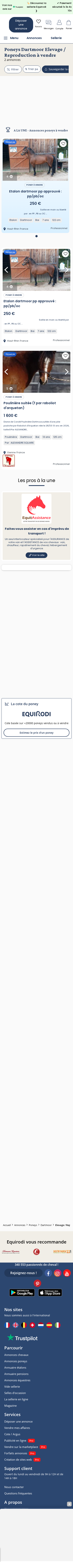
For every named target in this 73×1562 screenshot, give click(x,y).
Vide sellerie (12, 1386)
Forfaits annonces (15, 1453)
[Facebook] (48, 1273)
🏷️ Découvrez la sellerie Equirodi (36, 7)
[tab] (36, 236)
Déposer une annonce (21, 24)
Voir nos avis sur (7, 7)
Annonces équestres (17, 1380)
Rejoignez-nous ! (23, 1273)
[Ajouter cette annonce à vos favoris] (63, 143)
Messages (49, 28)
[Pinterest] (37, 1284)
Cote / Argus (12, 1434)
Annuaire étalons (15, 1367)
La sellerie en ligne (16, 1399)
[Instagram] (57, 1273)
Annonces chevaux (16, 1355)
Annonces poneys (15, 1361)
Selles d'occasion (15, 1393)
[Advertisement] (36, 98)
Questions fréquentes (18, 1493)
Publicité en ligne (15, 1440)
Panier (69, 28)
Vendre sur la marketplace (21, 1447)
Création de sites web (18, 1459)
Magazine (10, 1405)
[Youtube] (67, 1273)
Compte (59, 28)
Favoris (38, 26)
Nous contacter (14, 1487)
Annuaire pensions (16, 1374)
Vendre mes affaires (17, 1428)
